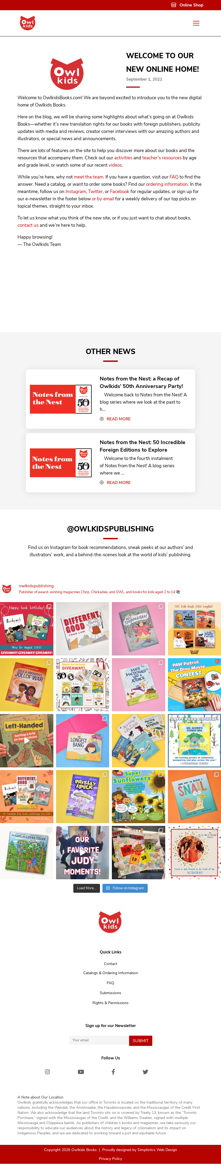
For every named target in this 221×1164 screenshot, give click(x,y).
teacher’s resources (162, 158)
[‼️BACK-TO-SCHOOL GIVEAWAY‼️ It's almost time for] (82, 685)
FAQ (174, 177)
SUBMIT (141, 1041)
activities (123, 158)
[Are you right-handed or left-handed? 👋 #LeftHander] (26, 740)
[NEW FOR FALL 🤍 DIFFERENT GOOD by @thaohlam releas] (82, 628)
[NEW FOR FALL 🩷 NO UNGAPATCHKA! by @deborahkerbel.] (138, 628)
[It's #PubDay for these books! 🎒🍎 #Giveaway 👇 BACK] (26, 628)
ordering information (167, 184)
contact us (28, 225)
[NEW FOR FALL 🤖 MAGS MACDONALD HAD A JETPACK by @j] (138, 685)
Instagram (75, 191)
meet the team (88, 177)
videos (115, 165)
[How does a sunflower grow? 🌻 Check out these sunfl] (138, 796)
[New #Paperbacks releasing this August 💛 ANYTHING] (138, 740)
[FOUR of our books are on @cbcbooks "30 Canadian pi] (26, 796)
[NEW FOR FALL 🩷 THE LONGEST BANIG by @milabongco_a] (82, 740)
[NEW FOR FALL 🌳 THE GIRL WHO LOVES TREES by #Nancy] (26, 852)
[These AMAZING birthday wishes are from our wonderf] (138, 852)
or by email (103, 199)
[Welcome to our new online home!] (67, 71)
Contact (110, 963)
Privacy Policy (110, 1159)
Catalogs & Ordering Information (110, 973)
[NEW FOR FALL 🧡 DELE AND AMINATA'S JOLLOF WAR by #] (26, 685)
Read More (119, 419)
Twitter (95, 191)
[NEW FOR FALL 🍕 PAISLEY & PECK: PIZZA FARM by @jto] (82, 796)
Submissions (110, 992)
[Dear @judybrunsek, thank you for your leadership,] (82, 852)
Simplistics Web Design (157, 1150)
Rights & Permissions (110, 1002)
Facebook (119, 191)
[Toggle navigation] (196, 23)
